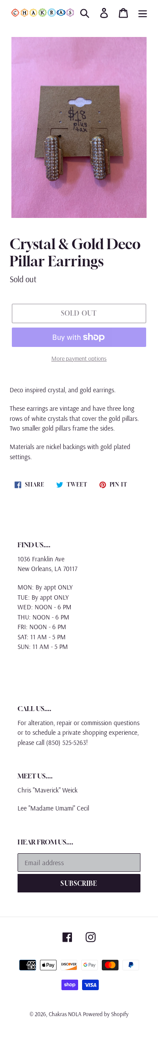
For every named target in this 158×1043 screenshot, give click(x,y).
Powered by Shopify (106, 1013)
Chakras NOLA (65, 1013)
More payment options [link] (79, 358)
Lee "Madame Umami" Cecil (53, 808)
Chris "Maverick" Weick (48, 790)
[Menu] (142, 13)
